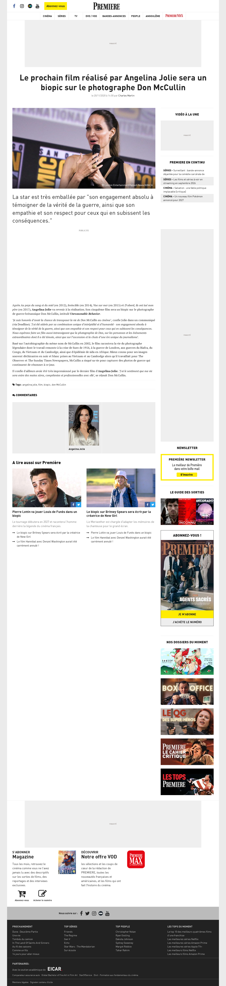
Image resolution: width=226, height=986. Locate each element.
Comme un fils (20, 950)
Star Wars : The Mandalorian (79, 946)
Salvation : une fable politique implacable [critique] (184, 189)
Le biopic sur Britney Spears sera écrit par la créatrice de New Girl (119, 514)
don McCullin (59, 384)
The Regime (70, 935)
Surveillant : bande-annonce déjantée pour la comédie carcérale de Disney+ (183, 173)
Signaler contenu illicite (41, 982)
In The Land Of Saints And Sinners (30, 942)
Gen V (67, 939)
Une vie (16, 935)
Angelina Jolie (77, 448)
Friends (68, 931)
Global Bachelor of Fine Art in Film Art (59, 975)
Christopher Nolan (126, 931)
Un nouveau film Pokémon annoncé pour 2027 (183, 198)
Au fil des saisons (21, 946)
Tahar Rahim (123, 950)
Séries (62, 16)
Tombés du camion (22, 939)
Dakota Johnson (124, 939)
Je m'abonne (187, 614)
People (135, 16)
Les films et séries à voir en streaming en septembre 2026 (183, 181)
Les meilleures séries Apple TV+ (184, 946)
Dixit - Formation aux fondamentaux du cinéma (116, 975)
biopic (47, 384)
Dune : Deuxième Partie (25, 931)
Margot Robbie (124, 946)
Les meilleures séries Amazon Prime (187, 942)
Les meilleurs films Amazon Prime (186, 953)
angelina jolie (30, 384)
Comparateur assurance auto (26, 975)
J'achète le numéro (187, 622)
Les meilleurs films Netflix (181, 950)
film (40, 384)
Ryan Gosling (123, 935)
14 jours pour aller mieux (25, 953)
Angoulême (153, 16)
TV (76, 16)
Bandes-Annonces (114, 16)
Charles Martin (126, 95)
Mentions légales (20, 982)
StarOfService (85, 975)
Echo (66, 942)
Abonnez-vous (55, 6)
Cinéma (47, 16)
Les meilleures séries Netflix (182, 939)
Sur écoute (70, 950)
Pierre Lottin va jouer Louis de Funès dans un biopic (44, 514)
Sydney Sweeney (124, 942)
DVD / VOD (91, 16)
